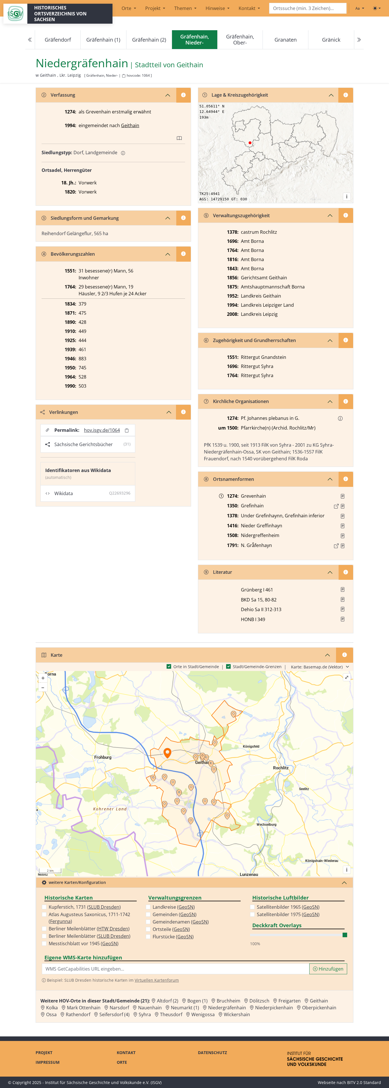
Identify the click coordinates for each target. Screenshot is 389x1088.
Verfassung (63, 95)
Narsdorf (119, 1007)
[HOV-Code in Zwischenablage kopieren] (124, 76)
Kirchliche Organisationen (241, 401)
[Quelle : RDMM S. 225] (342, 516)
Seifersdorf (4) (114, 1014)
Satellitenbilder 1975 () (288, 914)
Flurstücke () (173, 937)
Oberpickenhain (319, 1007)
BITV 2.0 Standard (364, 1082)
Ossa (51, 1014)
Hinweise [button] (216, 8)
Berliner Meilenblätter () (89, 929)
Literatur (222, 572)
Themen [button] (183, 8)
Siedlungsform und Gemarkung (85, 218)
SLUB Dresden (104, 907)
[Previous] (30, 39)
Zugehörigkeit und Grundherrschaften (254, 340)
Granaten (286, 39)
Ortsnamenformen (233, 479)
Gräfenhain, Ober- (240, 39)
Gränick (331, 39)
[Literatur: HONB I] (342, 619)
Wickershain (237, 1014)
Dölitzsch (259, 1001)
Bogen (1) (197, 1001)
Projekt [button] (153, 8)
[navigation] (194, 39)
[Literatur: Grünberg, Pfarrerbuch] (342, 589)
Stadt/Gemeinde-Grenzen (257, 666)
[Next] (359, 39)
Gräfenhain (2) (149, 39)
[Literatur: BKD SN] (342, 599)
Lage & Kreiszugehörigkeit (240, 95)
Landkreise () (174, 907)
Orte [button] (127, 8)
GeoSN (109, 943)
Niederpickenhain (274, 1007)
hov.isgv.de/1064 (102, 430)
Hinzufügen (330, 969)
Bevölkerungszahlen (73, 254)
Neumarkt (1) (185, 1007)
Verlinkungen (63, 412)
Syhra (145, 1014)
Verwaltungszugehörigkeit (241, 215)
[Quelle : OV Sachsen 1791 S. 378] (342, 546)
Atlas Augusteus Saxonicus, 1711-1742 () (89, 917)
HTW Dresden (113, 929)
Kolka (52, 1007)
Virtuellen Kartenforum (157, 980)
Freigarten (290, 1001)
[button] (340, 418)
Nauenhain (150, 1007)
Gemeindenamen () (181, 922)
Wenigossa (203, 1014)
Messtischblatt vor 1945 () (83, 943)
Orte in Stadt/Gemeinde (196, 666)
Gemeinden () (174, 914)
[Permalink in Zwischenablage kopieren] (126, 430)
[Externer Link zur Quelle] (336, 506)
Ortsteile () (171, 929)
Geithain (190, 65)
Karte (56, 655)
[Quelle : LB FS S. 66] (342, 506)
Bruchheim (228, 1001)
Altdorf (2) (167, 1001)
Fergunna (60, 921)
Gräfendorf (58, 39)
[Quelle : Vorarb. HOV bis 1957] (342, 526)
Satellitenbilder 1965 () (288, 907)
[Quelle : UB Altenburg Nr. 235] (342, 496)
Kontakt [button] (248, 8)
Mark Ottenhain (84, 1007)
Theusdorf (171, 1014)
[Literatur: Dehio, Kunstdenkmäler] (342, 609)
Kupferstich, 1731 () (85, 907)
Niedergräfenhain (227, 1007)
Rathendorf (78, 1014)
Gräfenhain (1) (103, 39)
